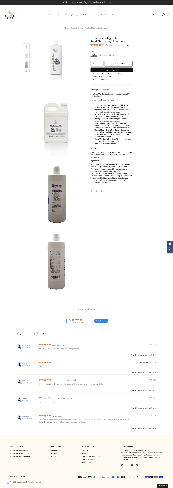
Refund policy (87, 462)
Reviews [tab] (106, 90)
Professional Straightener (20, 456)
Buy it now (111, 70)
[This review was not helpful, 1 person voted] (153, 390)
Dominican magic (21, 482)
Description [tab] (96, 90)
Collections (87, 15)
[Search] (163, 15)
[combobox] (26, 334)
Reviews (54, 453)
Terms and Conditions (91, 456)
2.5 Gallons (103, 55)
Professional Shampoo (19, 450)
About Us (54, 450)
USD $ (23, 476)
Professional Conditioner (20, 453)
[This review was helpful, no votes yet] (150, 355)
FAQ (84, 453)
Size (92, 52)
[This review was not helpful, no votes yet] (153, 355)
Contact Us (55, 456)
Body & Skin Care (102, 15)
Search (85, 450)
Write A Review (101, 321)
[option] (26, 47)
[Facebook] (127, 465)
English (12, 476)
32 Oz (111, 55)
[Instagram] (137, 465)
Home (51, 15)
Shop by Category (72, 15)
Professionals (117, 15)
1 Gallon (94, 55)
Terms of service (88, 459)
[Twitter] (122, 465)
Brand (60, 15)
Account (156, 15)
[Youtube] (132, 465)
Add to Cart (118, 64)
